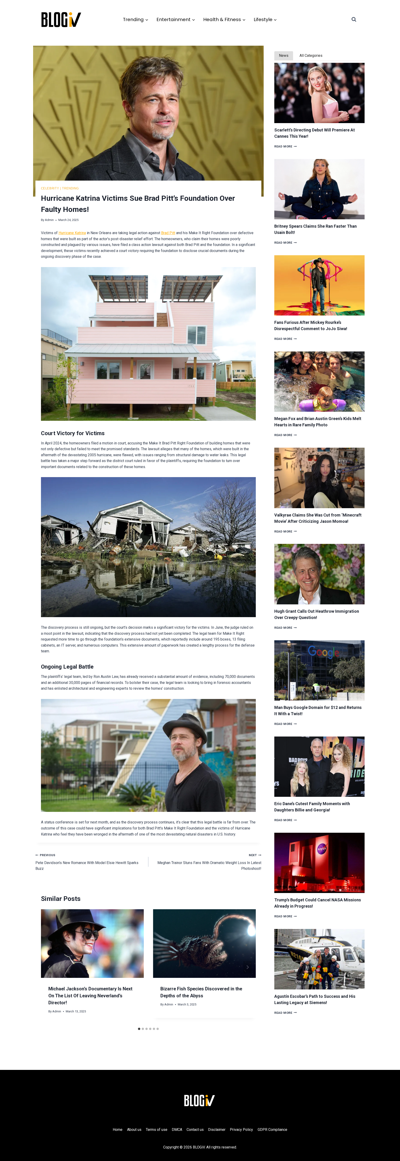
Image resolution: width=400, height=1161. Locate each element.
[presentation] (319, 93)
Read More (285, 146)
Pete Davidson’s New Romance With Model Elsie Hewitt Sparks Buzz (86, 862)
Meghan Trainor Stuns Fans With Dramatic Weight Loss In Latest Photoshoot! (209, 862)
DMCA (177, 1129)
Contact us (195, 1129)
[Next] (247, 967)
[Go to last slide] (49, 967)
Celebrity (50, 188)
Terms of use (156, 1129)
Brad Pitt (168, 233)
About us (134, 1129)
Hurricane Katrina (72, 233)
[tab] (139, 1029)
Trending (70, 188)
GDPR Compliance (272, 1129)
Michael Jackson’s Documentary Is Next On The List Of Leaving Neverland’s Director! (90, 995)
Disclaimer (216, 1129)
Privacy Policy (241, 1129)
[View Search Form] (358, 19)
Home (117, 1129)
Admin (49, 220)
